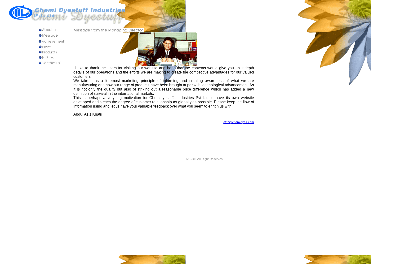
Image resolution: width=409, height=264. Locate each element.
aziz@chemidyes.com (238, 122)
